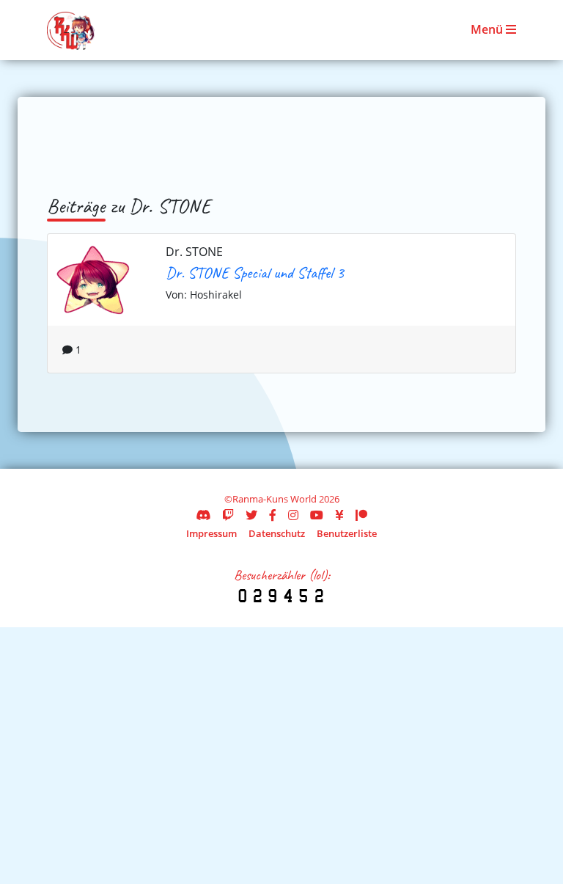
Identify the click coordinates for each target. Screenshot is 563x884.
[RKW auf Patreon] (361, 515)
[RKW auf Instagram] (293, 515)
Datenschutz (277, 533)
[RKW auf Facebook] (272, 515)
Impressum (211, 533)
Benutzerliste (347, 533)
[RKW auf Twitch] (228, 515)
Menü (488, 29)
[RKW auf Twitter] (251, 515)
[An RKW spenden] (339, 515)
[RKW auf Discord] (203, 515)
